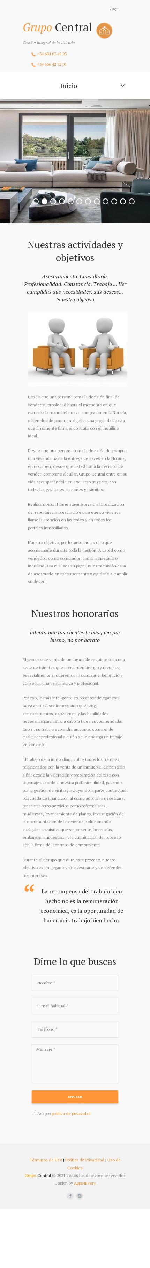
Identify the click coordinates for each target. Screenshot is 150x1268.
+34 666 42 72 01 (52, 64)
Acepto (64, 1113)
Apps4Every (85, 1183)
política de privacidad (71, 1113)
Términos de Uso (46, 1159)
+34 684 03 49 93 (52, 53)
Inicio (68, 85)
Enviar (75, 1096)
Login (115, 8)
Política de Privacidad (84, 1159)
